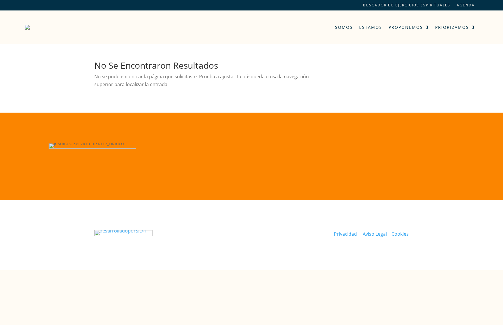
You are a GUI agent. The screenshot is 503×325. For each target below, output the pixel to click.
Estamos (370, 27)
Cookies (400, 234)
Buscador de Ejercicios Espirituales (406, 5)
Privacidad (345, 234)
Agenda (466, 5)
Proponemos (406, 27)
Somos (344, 27)
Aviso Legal (375, 234)
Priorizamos (452, 27)
